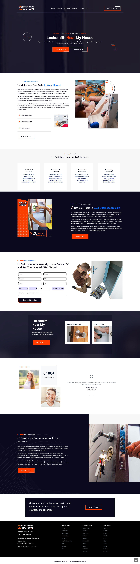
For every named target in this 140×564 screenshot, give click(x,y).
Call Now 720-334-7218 (24, 535)
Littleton (85, 549)
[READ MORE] (29, 185)
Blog (87, 8)
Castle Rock (86, 528)
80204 (105, 549)
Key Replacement (67, 541)
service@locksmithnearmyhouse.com (28, 538)
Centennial (86, 541)
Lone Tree (85, 533)
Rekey (63, 543)
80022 (105, 533)
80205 (105, 551)
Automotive (75, 8)
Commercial (67, 8)
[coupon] (35, 218)
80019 (105, 530)
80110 (105, 536)
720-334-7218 (111, 8)
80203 (105, 546)
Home (53, 8)
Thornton (85, 551)
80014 (105, 528)
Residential (59, 8)
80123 (105, 538)
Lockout (64, 538)
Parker (84, 536)
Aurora (84, 543)
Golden (85, 538)
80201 (105, 541)
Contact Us (78, 49)
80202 (105, 543)
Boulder (85, 530)
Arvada (84, 546)
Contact (82, 8)
